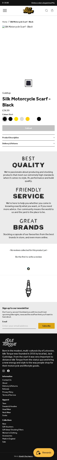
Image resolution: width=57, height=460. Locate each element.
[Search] (46, 10)
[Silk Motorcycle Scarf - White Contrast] (39, 119)
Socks (4, 415)
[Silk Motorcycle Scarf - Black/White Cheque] (21, 119)
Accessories (7, 436)
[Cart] (52, 10)
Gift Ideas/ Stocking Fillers (12, 430)
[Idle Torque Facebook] (8, 371)
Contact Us (6, 380)
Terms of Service (9, 395)
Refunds (5, 389)
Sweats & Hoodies (9, 406)
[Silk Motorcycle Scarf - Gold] (27, 119)
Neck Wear (6, 412)
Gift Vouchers (7, 427)
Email (4, 321)
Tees (4, 403)
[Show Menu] (4, 10)
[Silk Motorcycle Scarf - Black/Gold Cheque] (16, 119)
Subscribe (46, 326)
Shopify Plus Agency (26, 456)
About (4, 383)
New (4, 424)
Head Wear (6, 409)
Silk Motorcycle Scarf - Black (21, 22)
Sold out (28, 128)
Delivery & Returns (10, 386)
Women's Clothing (9, 433)
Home (4, 22)
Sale (4, 442)
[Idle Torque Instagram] (3, 371)
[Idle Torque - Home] (28, 10)
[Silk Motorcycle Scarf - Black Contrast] (10, 119)
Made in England (8, 439)
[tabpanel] (28, 52)
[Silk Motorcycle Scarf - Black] (4, 119)
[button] (28, 256)
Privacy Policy (7, 392)
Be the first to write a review (28, 256)
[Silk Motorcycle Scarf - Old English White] (33, 119)
